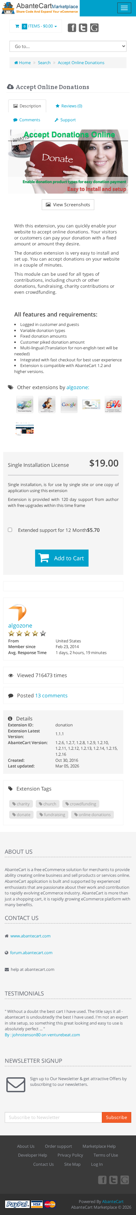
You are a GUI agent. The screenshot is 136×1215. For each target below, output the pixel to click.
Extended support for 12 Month (58, 529)
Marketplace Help (99, 1146)
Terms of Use (106, 1155)
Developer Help (32, 1155)
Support (67, 120)
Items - (38, 26)
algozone (20, 625)
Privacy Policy (70, 1155)
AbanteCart (113, 1201)
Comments (28, 120)
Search (44, 62)
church (49, 804)
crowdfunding (82, 804)
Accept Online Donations (81, 62)
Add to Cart (69, 558)
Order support (58, 1146)
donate (23, 814)
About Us (25, 1146)
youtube (95, 27)
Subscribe (116, 1117)
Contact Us (43, 1164)
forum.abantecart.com (31, 952)
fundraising (54, 814)
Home (24, 62)
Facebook (71, 27)
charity (23, 804)
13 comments (51, 695)
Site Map (72, 1164)
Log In (97, 1164)
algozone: (77, 387)
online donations (94, 814)
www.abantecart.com (30, 936)
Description (29, 106)
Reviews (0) (70, 106)
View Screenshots (70, 204)
